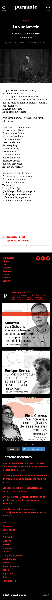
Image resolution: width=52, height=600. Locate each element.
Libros (5, 261)
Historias (7, 267)
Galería (6, 544)
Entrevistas (8, 258)
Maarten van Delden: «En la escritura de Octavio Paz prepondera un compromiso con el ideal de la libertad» (25, 466)
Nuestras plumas (11, 566)
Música (6, 277)
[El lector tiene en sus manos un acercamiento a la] (26, 327)
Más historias (9, 559)
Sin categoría (9, 580)
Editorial (6, 281)
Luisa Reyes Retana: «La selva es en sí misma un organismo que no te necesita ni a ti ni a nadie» (25, 478)
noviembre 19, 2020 (38, 43)
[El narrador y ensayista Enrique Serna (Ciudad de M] (26, 374)
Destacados (8, 530)
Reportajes (8, 573)
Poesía (25, 21)
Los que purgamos (12, 555)
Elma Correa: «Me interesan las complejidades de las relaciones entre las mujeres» (24, 512)
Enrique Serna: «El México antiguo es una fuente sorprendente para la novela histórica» (23, 500)
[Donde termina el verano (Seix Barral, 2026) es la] (26, 421)
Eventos (6, 540)
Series (5, 577)
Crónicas (7, 271)
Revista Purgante (18, 595)
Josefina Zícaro (18, 43)
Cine (4, 264)
